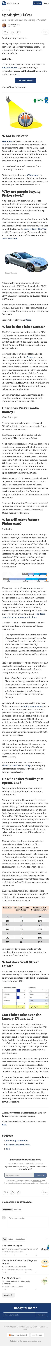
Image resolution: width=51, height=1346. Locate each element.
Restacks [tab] (17, 1209)
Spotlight (7, 11)
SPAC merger (33, 175)
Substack (13, 1341)
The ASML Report (11, 1278)
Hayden (14, 1269)
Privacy (29, 1327)
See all (7, 1295)
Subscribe (37, 3)
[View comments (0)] (12, 32)
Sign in (46, 3)
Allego (28, 765)
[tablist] (12, 1209)
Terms (35, 1327)
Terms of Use (37, 1181)
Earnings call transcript (18, 1144)
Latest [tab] (10, 1239)
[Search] (46, 1239)
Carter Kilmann (13, 24)
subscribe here (9, 67)
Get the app (37, 1335)
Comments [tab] (7, 1209)
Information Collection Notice (24, 1183)
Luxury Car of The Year (35, 229)
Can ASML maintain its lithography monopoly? (16, 1282)
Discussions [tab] (20, 1239)
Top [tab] (4, 1239)
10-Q (8, 1149)
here (4, 1124)
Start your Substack (19, 1335)
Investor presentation (17, 1140)
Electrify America (11, 765)
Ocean (28, 319)
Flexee (29, 357)
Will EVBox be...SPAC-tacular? (14, 1266)
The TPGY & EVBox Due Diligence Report (19, 1262)
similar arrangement (33, 706)
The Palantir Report (12, 1245)
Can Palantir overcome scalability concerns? (20, 1249)
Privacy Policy (43, 1183)
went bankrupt (9, 238)
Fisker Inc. (7, 141)
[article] (25, 1250)
